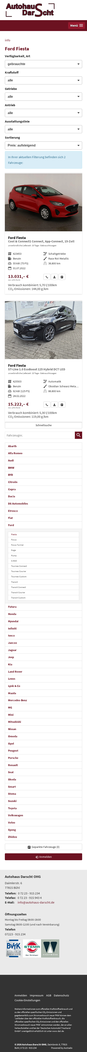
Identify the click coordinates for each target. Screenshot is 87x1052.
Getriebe (11, 89)
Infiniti (12, 628)
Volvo (11, 822)
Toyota (12, 808)
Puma (14, 555)
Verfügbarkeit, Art (17, 56)
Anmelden (21, 995)
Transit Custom (18, 597)
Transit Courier (18, 592)
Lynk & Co (14, 686)
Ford (11, 525)
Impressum (37, 995)
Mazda (12, 693)
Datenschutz (61, 995)
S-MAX (14, 560)
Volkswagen (15, 815)
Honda (12, 614)
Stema (12, 793)
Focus (14, 539)
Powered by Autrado (61, 1047)
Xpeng (12, 830)
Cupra (12, 489)
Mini (11, 715)
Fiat (10, 518)
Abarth (12, 446)
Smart (12, 786)
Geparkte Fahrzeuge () (45, 847)
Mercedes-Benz (17, 700)
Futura (12, 607)
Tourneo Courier (18, 571)
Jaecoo (12, 643)
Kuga (13, 550)
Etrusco (13, 511)
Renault (13, 765)
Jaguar (12, 650)
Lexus (11, 678)
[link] (47, 277)
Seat (11, 772)
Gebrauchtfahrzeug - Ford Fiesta (43, 233)
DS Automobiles (18, 503)
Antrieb (10, 105)
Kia (10, 664)
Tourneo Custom (19, 576)
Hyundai (13, 621)
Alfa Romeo (15, 453)
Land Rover (15, 671)
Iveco (11, 635)
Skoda (12, 779)
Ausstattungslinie (17, 121)
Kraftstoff (12, 72)
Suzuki (12, 801)
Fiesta (14, 534)
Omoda (12, 736)
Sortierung (12, 137)
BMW (11, 467)
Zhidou (12, 837)
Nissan (12, 729)
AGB (48, 995)
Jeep (11, 657)
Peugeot (13, 750)
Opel (11, 743)
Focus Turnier (17, 544)
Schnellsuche (44, 425)
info (7, 40)
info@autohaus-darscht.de (36, 902)
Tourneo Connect (19, 566)
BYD (10, 475)
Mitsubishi (14, 722)
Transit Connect (18, 587)
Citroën (12, 482)
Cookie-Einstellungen (27, 1000)
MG (10, 707)
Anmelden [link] (45, 857)
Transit (14, 582)
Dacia (11, 496)
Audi (11, 460)
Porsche (13, 758)
